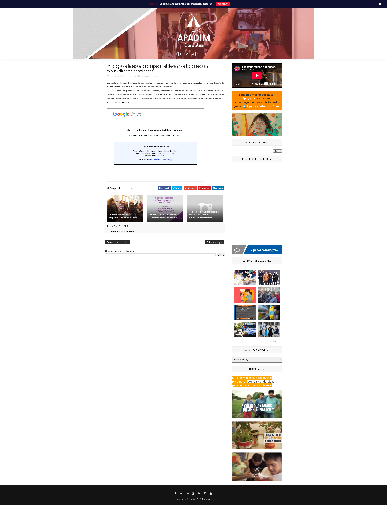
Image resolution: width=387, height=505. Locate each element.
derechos (127, 76)
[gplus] (187, 493)
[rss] (199, 493)
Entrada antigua (214, 242)
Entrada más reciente (117, 242)
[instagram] (199, 54)
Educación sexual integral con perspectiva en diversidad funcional (123, 216)
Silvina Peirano (151, 76)
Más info (223, 3)
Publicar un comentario (122, 231)
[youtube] (193, 54)
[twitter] (187, 54)
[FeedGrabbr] (257, 341)
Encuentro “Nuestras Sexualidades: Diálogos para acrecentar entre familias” (165, 216)
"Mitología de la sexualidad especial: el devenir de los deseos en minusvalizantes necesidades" (204, 214)
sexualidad (138, 76)
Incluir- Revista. (122, 102)
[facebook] (180, 54)
